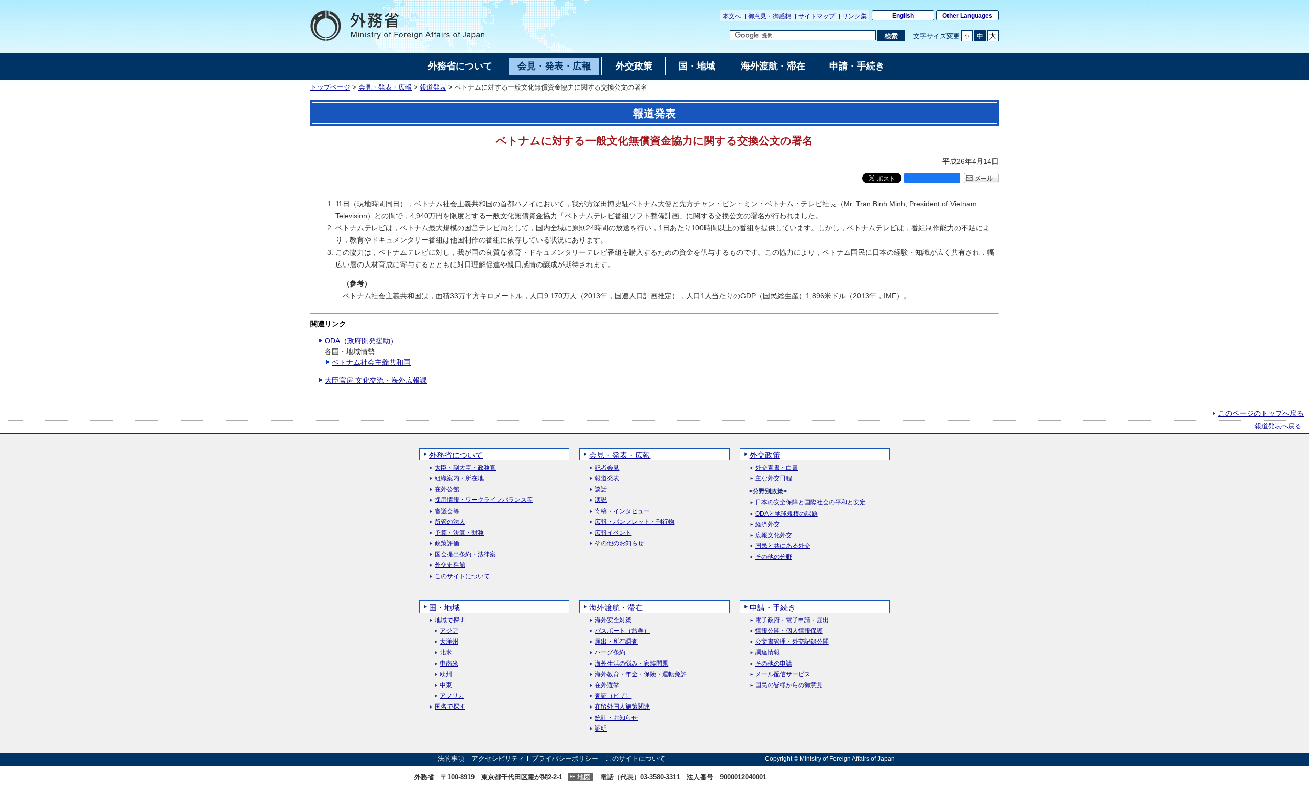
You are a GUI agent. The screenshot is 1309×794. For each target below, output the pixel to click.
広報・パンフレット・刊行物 (634, 522)
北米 (446, 652)
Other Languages (967, 15)
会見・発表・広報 (385, 87)
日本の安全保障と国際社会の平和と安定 (810, 502)
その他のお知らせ (619, 543)
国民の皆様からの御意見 (789, 685)
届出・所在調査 (616, 641)
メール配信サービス (782, 674)
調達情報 (767, 652)
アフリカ (452, 696)
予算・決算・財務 (459, 533)
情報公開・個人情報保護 (789, 631)
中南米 (449, 663)
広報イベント (613, 533)
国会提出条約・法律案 (465, 554)
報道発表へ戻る (1278, 426)
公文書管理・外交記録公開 (792, 641)
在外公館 (447, 489)
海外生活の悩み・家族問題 (631, 663)
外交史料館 (450, 565)
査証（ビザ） (613, 696)
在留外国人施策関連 (622, 706)
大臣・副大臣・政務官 (465, 468)
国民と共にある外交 (782, 546)
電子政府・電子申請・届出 (792, 620)
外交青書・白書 (776, 468)
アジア (449, 631)
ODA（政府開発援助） (361, 341)
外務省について (456, 455)
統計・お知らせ (616, 718)
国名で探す (450, 706)
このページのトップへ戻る (1261, 413)
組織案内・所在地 (459, 478)
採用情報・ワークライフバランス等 (484, 500)
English (903, 15)
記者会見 (607, 468)
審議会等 (447, 511)
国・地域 (444, 607)
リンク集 (854, 16)
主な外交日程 (773, 478)
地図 (584, 777)
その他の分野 (773, 557)
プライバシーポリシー (565, 758)
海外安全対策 (613, 620)
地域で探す (450, 620)
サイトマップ (816, 16)
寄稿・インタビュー (622, 511)
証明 (601, 728)
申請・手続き (773, 607)
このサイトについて (462, 576)
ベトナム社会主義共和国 (371, 362)
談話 (601, 489)
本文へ (732, 16)
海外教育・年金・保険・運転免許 (641, 674)
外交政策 (765, 455)
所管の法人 (450, 522)
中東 (446, 685)
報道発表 (433, 87)
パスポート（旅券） (622, 631)
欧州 (446, 674)
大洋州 (449, 641)
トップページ (330, 87)
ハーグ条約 (610, 652)
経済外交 (767, 524)
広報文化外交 (773, 535)
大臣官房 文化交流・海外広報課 (376, 380)
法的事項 (451, 758)
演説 (601, 500)
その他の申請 (773, 663)
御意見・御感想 (769, 16)
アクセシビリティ (498, 758)
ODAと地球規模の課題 (786, 514)
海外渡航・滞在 (616, 607)
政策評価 (447, 543)
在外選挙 (607, 685)
